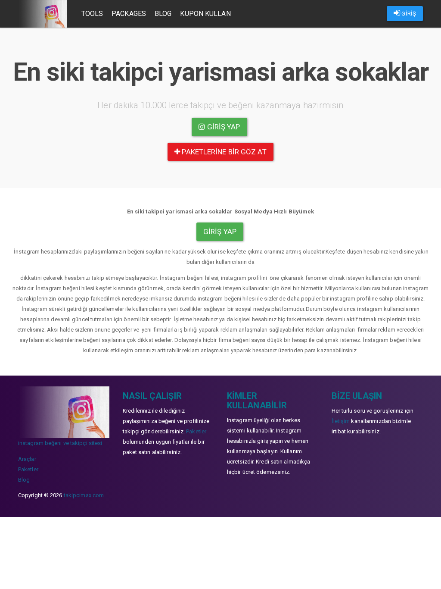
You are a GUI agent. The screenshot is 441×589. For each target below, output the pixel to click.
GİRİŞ (408, 13)
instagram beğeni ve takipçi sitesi (60, 443)
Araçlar (27, 459)
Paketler (28, 469)
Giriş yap (222, 126)
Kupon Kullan (205, 13)
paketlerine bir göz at (223, 151)
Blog (163, 13)
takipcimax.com (84, 495)
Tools (92, 13)
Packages (129, 13)
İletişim (341, 421)
